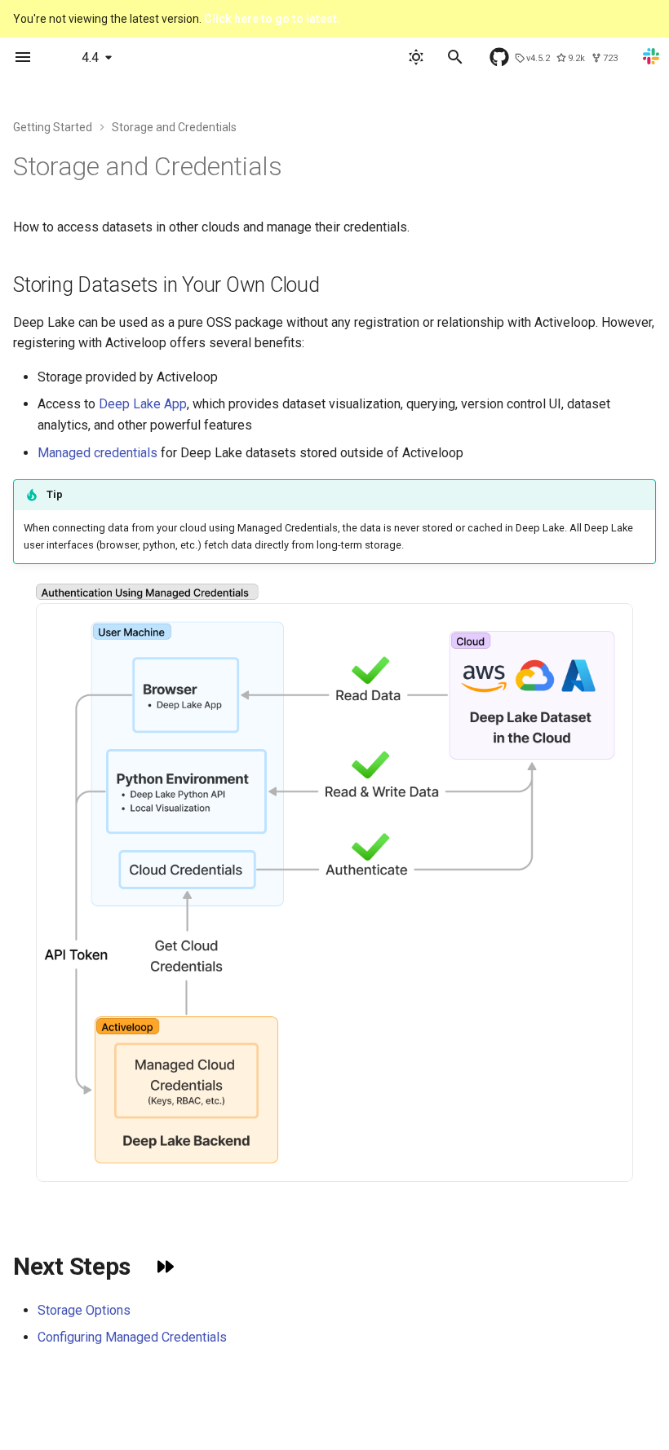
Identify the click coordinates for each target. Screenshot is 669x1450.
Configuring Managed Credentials (132, 1337)
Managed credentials (97, 453)
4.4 (90, 57)
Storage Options (84, 1310)
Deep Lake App (143, 404)
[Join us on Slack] (654, 61)
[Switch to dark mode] (416, 57)
